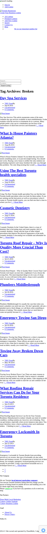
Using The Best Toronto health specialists (18, 172)
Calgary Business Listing (9, 503)
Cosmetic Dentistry (15, 208)
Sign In (7, 5)
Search (7, 23)
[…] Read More (40, 165)
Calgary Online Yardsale (9, 501)
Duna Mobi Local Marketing (10, 499)
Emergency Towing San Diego (23, 318)
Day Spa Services (13, 98)
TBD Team (9, 103)
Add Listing (9, 7)
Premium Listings (11, 19)
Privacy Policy (10, 514)
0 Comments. (9, 110)
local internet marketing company (25, 480)
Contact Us (9, 25)
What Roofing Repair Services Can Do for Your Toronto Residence (19, 392)
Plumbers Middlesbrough (20, 284)
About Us (8, 512)
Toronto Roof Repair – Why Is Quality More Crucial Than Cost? (23, 247)
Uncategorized (10, 108)
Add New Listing (11, 21)
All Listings (9, 17)
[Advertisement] (23, 55)
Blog (6, 27)
